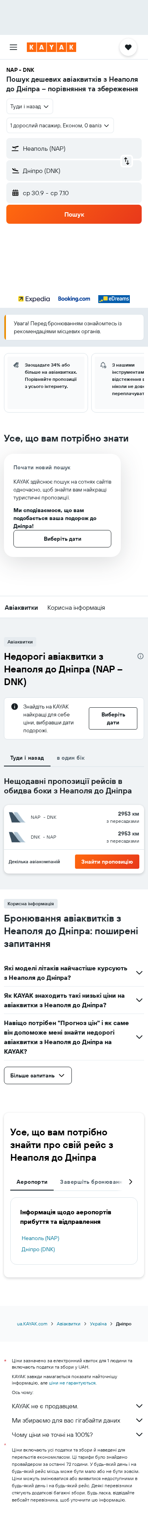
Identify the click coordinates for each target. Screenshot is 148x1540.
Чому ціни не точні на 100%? (52, 1434)
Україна (98, 1324)
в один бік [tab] (71, 757)
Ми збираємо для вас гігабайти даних (66, 1420)
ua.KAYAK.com (32, 1324)
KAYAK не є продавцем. (45, 1406)
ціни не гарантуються (72, 1383)
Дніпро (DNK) (38, 1249)
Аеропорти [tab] (32, 1181)
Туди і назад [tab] (27, 757)
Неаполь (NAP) (40, 1238)
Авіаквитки (69, 1324)
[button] (13, 47)
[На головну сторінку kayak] (51, 47)
